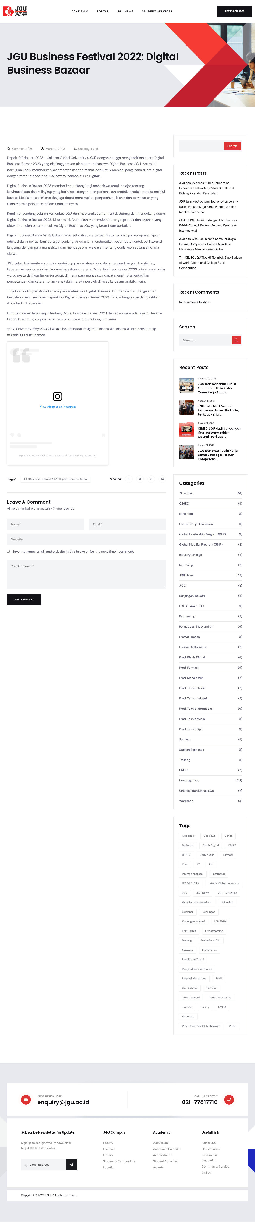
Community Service (215, 1166)
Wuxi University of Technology (201, 1026)
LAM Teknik (189, 931)
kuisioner (187, 912)
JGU (184, 892)
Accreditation (162, 1155)
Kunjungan (209, 912)
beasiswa (209, 835)
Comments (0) (21, 149)
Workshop (186, 801)
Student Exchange (191, 750)
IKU (211, 864)
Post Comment (24, 599)
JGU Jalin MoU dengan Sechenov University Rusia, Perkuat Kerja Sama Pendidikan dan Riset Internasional (208, 207)
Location (109, 1167)
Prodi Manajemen (191, 678)
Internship (186, 565)
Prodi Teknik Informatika (196, 709)
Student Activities (165, 1161)
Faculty (108, 1143)
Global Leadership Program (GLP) (202, 534)
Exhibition (186, 514)
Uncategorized (88, 149)
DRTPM (186, 854)
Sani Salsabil (189, 988)
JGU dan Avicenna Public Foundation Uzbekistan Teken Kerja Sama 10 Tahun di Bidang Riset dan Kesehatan (207, 188)
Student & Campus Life (119, 1161)
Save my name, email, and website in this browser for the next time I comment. (73, 551)
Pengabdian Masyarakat (195, 627)
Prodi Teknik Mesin (192, 719)
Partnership (187, 616)
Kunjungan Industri (192, 596)
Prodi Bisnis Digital (192, 657)
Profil (219, 978)
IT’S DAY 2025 (190, 883)
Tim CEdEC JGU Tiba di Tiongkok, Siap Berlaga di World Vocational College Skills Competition (210, 263)
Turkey (205, 1007)
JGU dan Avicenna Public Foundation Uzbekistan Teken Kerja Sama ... (217, 388)
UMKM (183, 770)
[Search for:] (210, 340)
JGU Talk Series (227, 892)
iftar (184, 864)
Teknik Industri (191, 997)
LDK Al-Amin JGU (191, 606)
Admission (160, 1143)
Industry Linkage (190, 555)
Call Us (206, 1173)
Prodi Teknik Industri (193, 698)
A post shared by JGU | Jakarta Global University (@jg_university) (58, 455)
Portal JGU (209, 1143)
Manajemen (209, 950)
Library (108, 1155)
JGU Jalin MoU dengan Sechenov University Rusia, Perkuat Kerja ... (218, 410)
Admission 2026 (235, 11)
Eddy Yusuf (207, 854)
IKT (198, 864)
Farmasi (228, 854)
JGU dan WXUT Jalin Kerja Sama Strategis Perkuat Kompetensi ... (218, 455)
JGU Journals (211, 1149)
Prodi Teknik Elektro (192, 688)
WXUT (233, 1026)
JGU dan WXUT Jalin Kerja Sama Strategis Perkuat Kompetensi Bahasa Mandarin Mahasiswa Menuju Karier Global (207, 244)
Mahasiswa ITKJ (210, 940)
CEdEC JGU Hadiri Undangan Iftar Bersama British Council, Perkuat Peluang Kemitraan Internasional (208, 225)
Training (184, 760)
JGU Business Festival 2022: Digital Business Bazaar (56, 479)
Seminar (185, 739)
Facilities (109, 1149)
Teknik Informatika (220, 997)
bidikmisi (187, 845)
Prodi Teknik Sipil (190, 729)
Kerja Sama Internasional (197, 902)
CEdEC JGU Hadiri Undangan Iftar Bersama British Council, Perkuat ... (219, 432)
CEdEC (184, 503)
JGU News (186, 575)
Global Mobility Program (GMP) (201, 544)
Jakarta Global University (223, 883)
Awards (158, 1167)
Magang (187, 940)
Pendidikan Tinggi (193, 959)
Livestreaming (214, 931)
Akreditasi (186, 493)
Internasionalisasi (192, 873)
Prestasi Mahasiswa (192, 647)
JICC (182, 586)
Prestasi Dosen (189, 637)
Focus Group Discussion (196, 524)
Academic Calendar (167, 1149)
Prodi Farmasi (188, 668)
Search (232, 146)
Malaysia (187, 950)
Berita (228, 835)
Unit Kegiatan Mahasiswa (196, 791)
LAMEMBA (220, 921)
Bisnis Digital (211, 845)
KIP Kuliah (227, 902)
